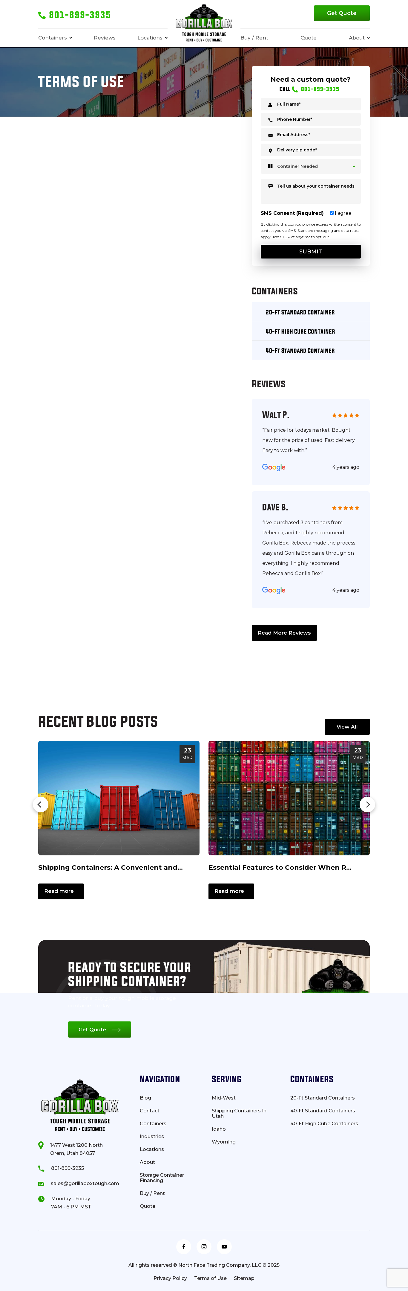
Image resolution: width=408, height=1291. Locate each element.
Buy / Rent (254, 38)
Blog (145, 1098)
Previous (40, 804)
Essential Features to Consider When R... (280, 867)
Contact (149, 1111)
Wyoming (224, 1142)
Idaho (219, 1129)
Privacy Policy (170, 1278)
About (357, 38)
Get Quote (342, 13)
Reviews (105, 38)
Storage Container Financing (162, 1178)
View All (347, 727)
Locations (149, 38)
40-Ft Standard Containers (322, 1111)
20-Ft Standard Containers (322, 1098)
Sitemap (244, 1278)
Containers (52, 38)
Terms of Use (210, 1278)
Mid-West (224, 1098)
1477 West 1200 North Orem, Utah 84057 (76, 1149)
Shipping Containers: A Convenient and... (110, 867)
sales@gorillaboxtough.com (85, 1183)
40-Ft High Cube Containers (324, 1123)
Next (367, 804)
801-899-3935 (67, 1168)
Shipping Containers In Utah (239, 1113)
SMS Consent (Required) (292, 213)
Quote (308, 38)
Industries (152, 1136)
